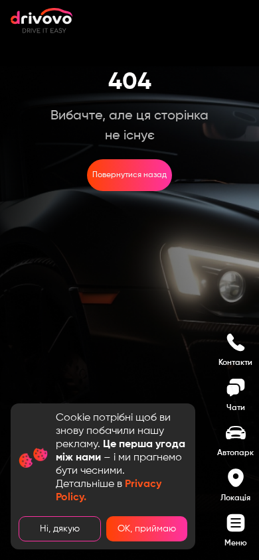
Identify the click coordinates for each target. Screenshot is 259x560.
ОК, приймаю (147, 528)
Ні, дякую (60, 528)
